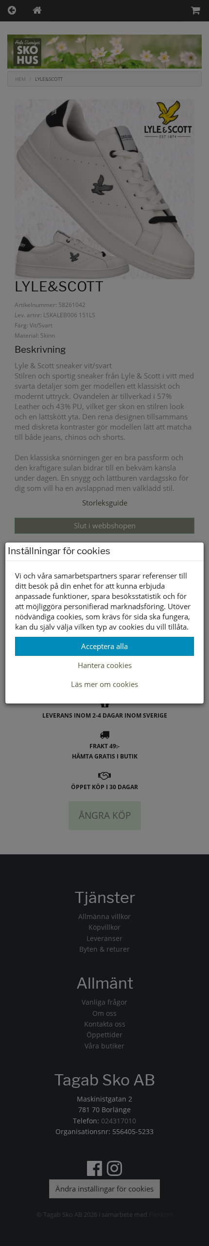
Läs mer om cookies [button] (104, 684)
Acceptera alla (104, 646)
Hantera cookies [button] (105, 665)
